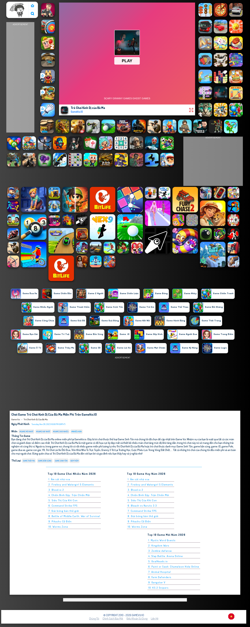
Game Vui (13, 4)
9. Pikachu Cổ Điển (60, 521)
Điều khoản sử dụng (137, 618)
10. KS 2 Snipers (158, 587)
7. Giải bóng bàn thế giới (63, 510)
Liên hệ (154, 618)
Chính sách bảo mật (113, 618)
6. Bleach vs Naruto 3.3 (142, 505)
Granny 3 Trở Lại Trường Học (115, 450)
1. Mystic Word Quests (162, 540)
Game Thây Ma (29, 460)
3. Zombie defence (160, 550)
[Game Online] (32, 6)
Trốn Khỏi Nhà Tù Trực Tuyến (85, 450)
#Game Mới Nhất (26, 431)
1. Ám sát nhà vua (59, 479)
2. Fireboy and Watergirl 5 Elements (71, 484)
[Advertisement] (20, 77)
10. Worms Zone (58, 526)
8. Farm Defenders (159, 577)
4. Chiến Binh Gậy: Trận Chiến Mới (69, 495)
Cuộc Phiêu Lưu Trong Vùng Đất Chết (150, 450)
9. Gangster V (156, 582)
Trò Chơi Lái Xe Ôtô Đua (58, 450)
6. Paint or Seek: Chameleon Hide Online (173, 566)
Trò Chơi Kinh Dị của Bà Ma (36, 419)
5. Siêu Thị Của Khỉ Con (63, 500)
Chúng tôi (94, 618)
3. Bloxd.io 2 (56, 489)
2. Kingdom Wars (158, 545)
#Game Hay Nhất (43, 431)
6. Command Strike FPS (63, 505)
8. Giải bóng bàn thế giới (143, 516)
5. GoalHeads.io (158, 561)
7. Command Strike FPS (142, 510)
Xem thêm (74, 460)
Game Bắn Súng (45, 460)
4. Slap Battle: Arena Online (165, 556)
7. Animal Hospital (159, 571)
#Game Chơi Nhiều (61, 431)
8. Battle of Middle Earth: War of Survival (74, 516)
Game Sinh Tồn (61, 460)
